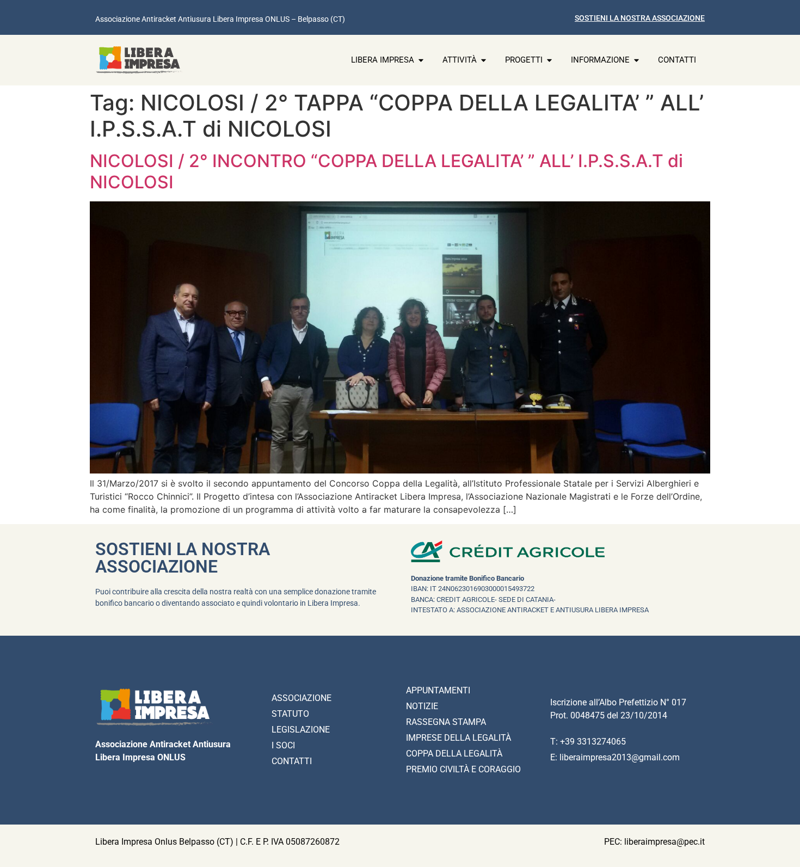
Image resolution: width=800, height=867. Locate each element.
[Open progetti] (549, 60)
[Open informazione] (636, 60)
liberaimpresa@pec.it (664, 842)
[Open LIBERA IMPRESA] (421, 60)
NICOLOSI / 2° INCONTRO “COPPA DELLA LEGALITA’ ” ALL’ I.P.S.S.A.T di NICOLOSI (386, 171)
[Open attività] (483, 60)
